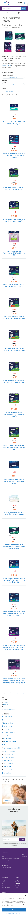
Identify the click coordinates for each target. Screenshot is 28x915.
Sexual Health (8, 760)
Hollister (5, 704)
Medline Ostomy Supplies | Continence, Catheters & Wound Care (12, 861)
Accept (14, 909)
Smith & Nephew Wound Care (6, 867)
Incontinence (7, 739)
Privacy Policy (18, 913)
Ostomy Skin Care (8, 754)
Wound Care (7, 773)
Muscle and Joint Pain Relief (11, 748)
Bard (2, 854)
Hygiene (6, 735)
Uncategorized (7, 770)
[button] (25, 895)
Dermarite (6, 729)
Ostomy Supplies (9, 757)
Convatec (5, 707)
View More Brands (9, 709)
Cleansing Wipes (8, 723)
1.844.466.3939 (6, 66)
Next (23, 693)
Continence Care (8, 726)
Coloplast (5, 702)
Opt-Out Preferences (10, 913)
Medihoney (3, 863)
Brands (4, 82)
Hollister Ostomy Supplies (6, 860)
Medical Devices (8, 745)
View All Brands (24, 856)
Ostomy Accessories (9, 751)
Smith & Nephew (8, 764)
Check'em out (8, 800)
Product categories (8, 75)
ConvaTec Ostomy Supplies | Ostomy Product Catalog (10, 858)
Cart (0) (20, 3)
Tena (2, 870)
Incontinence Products (9, 742)
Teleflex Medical (4, 869)
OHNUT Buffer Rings (5, 865)
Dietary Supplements (10, 732)
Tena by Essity (7, 767)
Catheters (6, 720)
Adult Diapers (8, 717)
